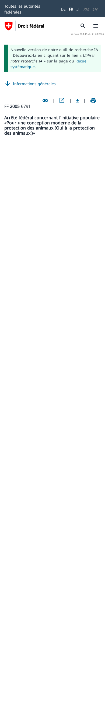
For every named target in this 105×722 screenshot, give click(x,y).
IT (78, 9)
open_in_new (62, 100)
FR (71, 9)
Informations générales (30, 84)
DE (63, 9)
